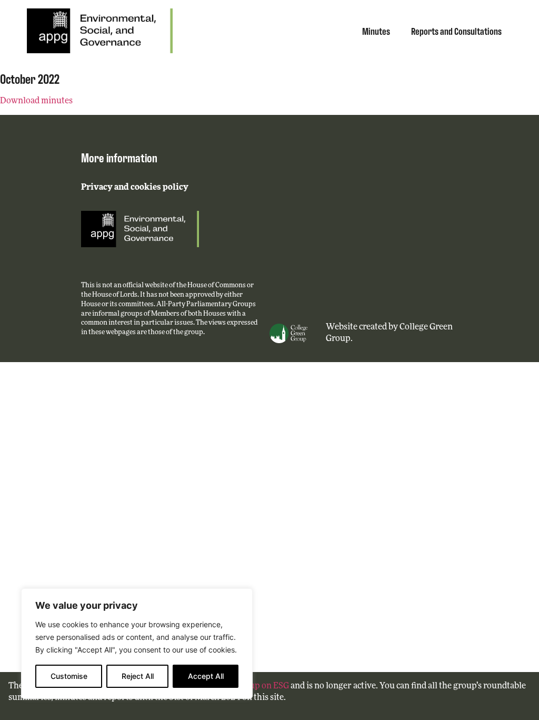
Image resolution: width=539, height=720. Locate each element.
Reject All (138, 676)
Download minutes (36, 101)
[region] (137, 643)
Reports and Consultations (456, 30)
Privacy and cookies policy (134, 187)
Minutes (376, 30)
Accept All (206, 676)
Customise (69, 676)
